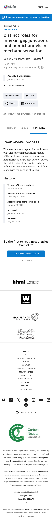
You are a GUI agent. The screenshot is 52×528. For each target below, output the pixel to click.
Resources (26, 386)
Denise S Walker (12, 59)
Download (14, 95)
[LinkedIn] (11, 401)
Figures (24, 128)
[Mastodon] (26, 401)
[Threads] (49, 401)
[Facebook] (26, 406)
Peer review (38, 128)
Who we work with (26, 358)
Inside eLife (26, 375)
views (9, 113)
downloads (24, 113)
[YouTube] (41, 401)
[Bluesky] (3, 401)
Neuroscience (10, 29)
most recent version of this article (32, 17)
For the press (26, 382)
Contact (26, 365)
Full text (11, 128)
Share (12, 103)
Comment (31, 104)
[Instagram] (33, 401)
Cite (32, 95)
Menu (40, 7)
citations (39, 113)
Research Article (11, 26)
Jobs (26, 355)
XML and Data (26, 389)
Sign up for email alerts (26, 253)
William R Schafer (31, 59)
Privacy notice (26, 260)
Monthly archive (26, 379)
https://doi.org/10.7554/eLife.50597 (20, 67)
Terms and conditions (26, 368)
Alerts (26, 361)
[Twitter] (18, 401)
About (26, 351)
